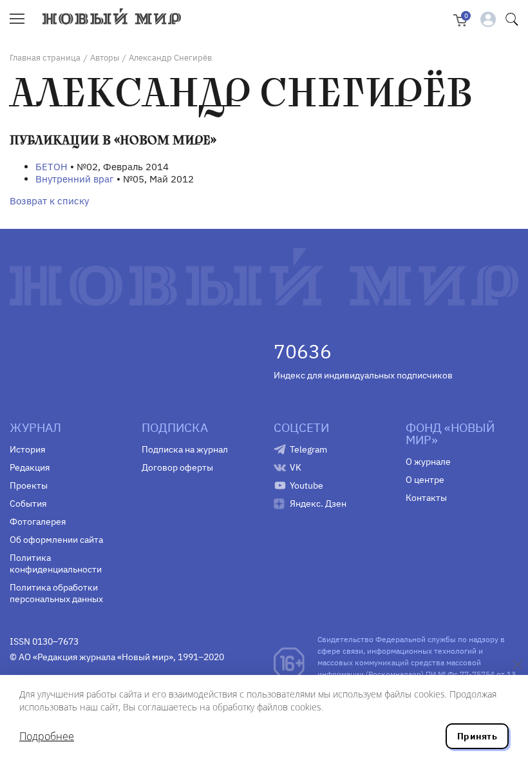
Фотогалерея (38, 521)
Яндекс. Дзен (318, 503)
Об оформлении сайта (56, 539)
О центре (425, 479)
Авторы (104, 57)
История (27, 449)
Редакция (30, 467)
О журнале (428, 461)
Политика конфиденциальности (56, 563)
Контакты (426, 497)
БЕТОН (51, 167)
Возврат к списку (49, 201)
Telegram (308, 449)
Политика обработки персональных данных (56, 593)
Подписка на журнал (185, 449)
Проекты (29, 485)
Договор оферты (177, 467)
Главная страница (45, 57)
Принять (477, 736)
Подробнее (46, 736)
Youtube (306, 485)
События (28, 503)
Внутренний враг (74, 179)
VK (295, 467)
